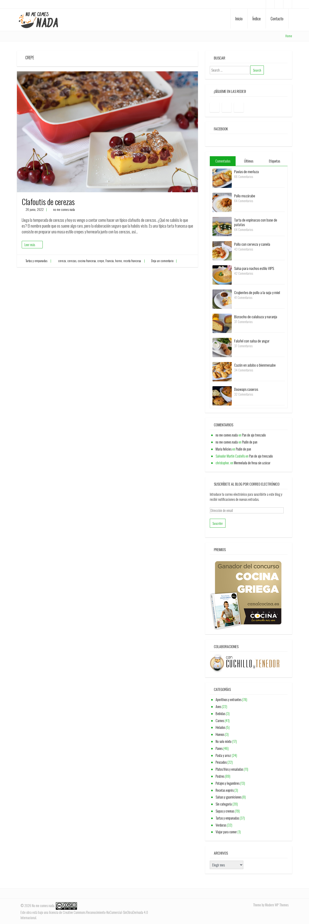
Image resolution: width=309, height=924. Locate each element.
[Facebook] (270, 4)
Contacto (277, 19)
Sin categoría (224, 803)
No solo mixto (224, 741)
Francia (109, 261)
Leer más (29, 244)
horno (118, 261)
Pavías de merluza (246, 171)
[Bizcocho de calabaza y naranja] (222, 322)
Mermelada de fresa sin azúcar (252, 462)
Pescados (221, 762)
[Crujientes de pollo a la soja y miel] (222, 298)
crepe (100, 261)
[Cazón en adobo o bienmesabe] (222, 371)
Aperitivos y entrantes (228, 699)
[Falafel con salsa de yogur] (222, 346)
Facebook (221, 129)
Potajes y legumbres (227, 783)
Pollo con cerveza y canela (252, 244)
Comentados (222, 160)
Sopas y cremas (225, 810)
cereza (62, 261)
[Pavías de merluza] (222, 177)
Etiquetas (274, 160)
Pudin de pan (249, 441)
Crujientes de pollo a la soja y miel (257, 292)
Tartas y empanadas (36, 261)
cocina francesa (87, 261)
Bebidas (220, 713)
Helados (220, 727)
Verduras (221, 825)
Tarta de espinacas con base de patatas (255, 222)
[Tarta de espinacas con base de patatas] (222, 226)
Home (288, 36)
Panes (219, 748)
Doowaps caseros (246, 389)
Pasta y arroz (223, 755)
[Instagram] (279, 4)
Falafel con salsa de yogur (252, 341)
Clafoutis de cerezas (48, 201)
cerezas (71, 261)
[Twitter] (287, 4)
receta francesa (132, 261)
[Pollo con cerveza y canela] (222, 250)
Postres (220, 776)
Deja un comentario (162, 261)
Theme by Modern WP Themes (270, 904)
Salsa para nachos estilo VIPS (254, 268)
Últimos (248, 160)
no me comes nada (64, 209)
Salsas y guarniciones (228, 796)
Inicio (239, 19)
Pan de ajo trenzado (254, 434)
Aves (218, 706)
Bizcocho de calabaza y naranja (255, 316)
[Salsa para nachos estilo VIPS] (222, 274)
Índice (257, 19)
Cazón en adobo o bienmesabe (255, 365)
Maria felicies (224, 448)
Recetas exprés (225, 790)
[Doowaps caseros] (222, 395)
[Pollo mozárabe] (222, 201)
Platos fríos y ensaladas (229, 769)
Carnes (220, 720)
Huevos (220, 734)
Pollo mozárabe (244, 196)
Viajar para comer (226, 831)
